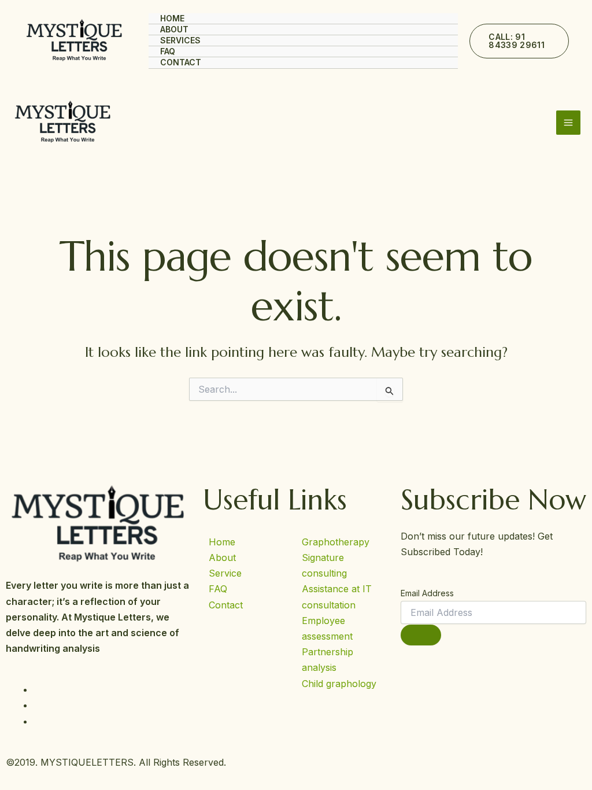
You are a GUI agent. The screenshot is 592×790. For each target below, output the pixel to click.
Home (172, 18)
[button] (519, 41)
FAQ (167, 51)
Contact (180, 62)
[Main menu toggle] (568, 122)
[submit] (421, 635)
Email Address (427, 593)
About (174, 29)
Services (180, 40)
